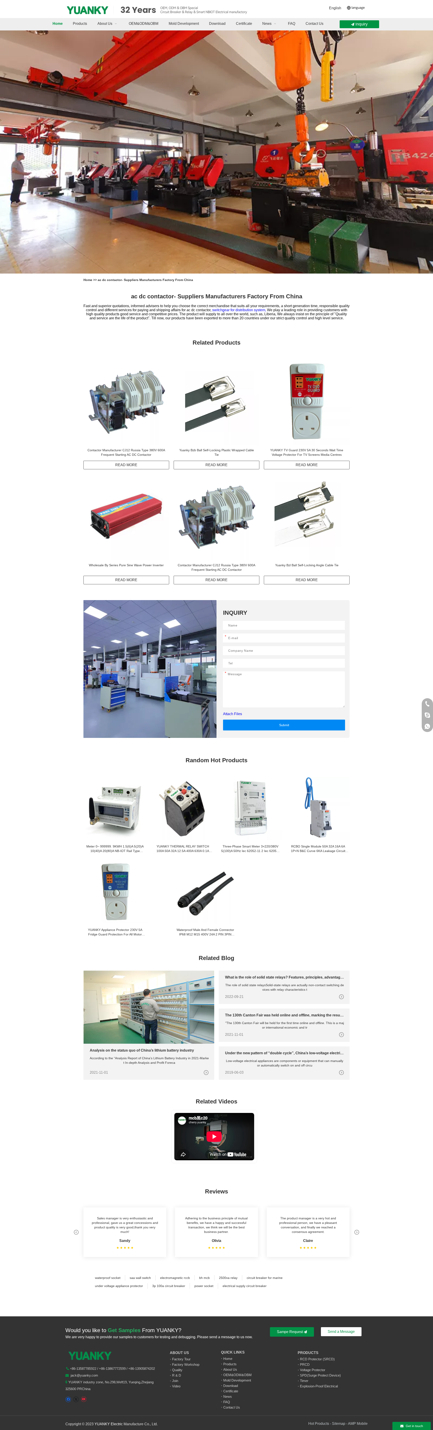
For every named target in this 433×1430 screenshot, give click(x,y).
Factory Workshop (185, 1364)
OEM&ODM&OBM (237, 1375)
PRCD (305, 1364)
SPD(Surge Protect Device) (320, 1375)
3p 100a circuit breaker (168, 1286)
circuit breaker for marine (265, 1278)
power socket (203, 1286)
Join (175, 1381)
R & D (176, 1375)
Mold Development (237, 1380)
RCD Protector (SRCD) (317, 1359)
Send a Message (341, 1331)
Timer (304, 1381)
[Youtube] (83, 1399)
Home (88, 280)
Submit (284, 725)
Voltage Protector (312, 1370)
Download (230, 1386)
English (335, 8)
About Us (230, 1369)
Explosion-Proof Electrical (319, 1386)
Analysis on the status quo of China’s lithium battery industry (142, 1050)
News (227, 1396)
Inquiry (361, 24)
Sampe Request (290, 1332)
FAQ (226, 1402)
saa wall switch (140, 1278)
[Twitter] (76, 1399)
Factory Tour (181, 1359)
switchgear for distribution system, (239, 310)
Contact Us (231, 1407)
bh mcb (204, 1278)
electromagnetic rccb (175, 1278)
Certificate (230, 1391)
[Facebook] (68, 1399)
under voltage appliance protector (119, 1286)
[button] (76, 1232)
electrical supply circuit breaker (245, 1286)
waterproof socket (107, 1278)
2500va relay (228, 1278)
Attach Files (232, 714)
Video (176, 1386)
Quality (177, 1370)
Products (230, 1364)
